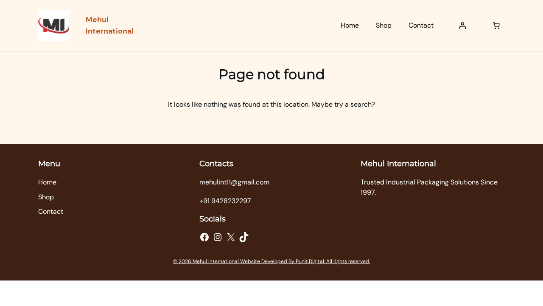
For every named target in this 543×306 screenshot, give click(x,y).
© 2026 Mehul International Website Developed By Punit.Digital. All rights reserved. (271, 261)
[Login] (462, 25)
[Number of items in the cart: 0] (496, 25)
